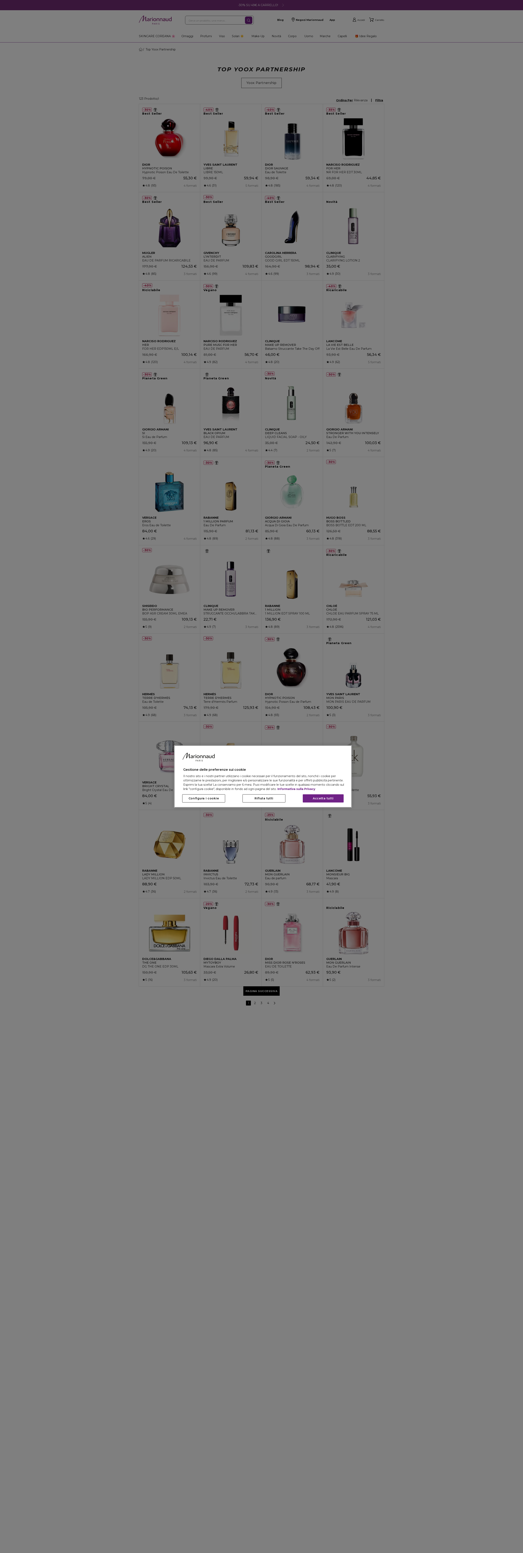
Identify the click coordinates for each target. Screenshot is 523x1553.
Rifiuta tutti (264, 798)
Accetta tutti (323, 798)
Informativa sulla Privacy (296, 789)
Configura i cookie (204, 798)
